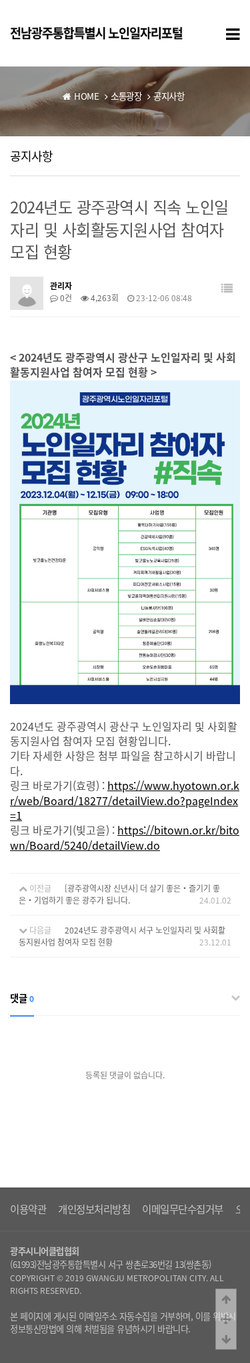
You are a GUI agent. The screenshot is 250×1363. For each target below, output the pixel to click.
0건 (65, 298)
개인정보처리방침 (94, 1209)
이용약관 (28, 1209)
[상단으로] (226, 1299)
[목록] (227, 288)
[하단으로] (226, 1339)
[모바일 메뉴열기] (233, 33)
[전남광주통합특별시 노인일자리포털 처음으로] (96, 33)
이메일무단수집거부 (182, 1209)
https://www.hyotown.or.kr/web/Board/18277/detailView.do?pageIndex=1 (124, 800)
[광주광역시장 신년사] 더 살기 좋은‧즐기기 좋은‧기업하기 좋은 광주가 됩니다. (119, 894)
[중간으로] (226, 1319)
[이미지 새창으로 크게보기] (125, 388)
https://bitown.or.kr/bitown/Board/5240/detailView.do (124, 837)
